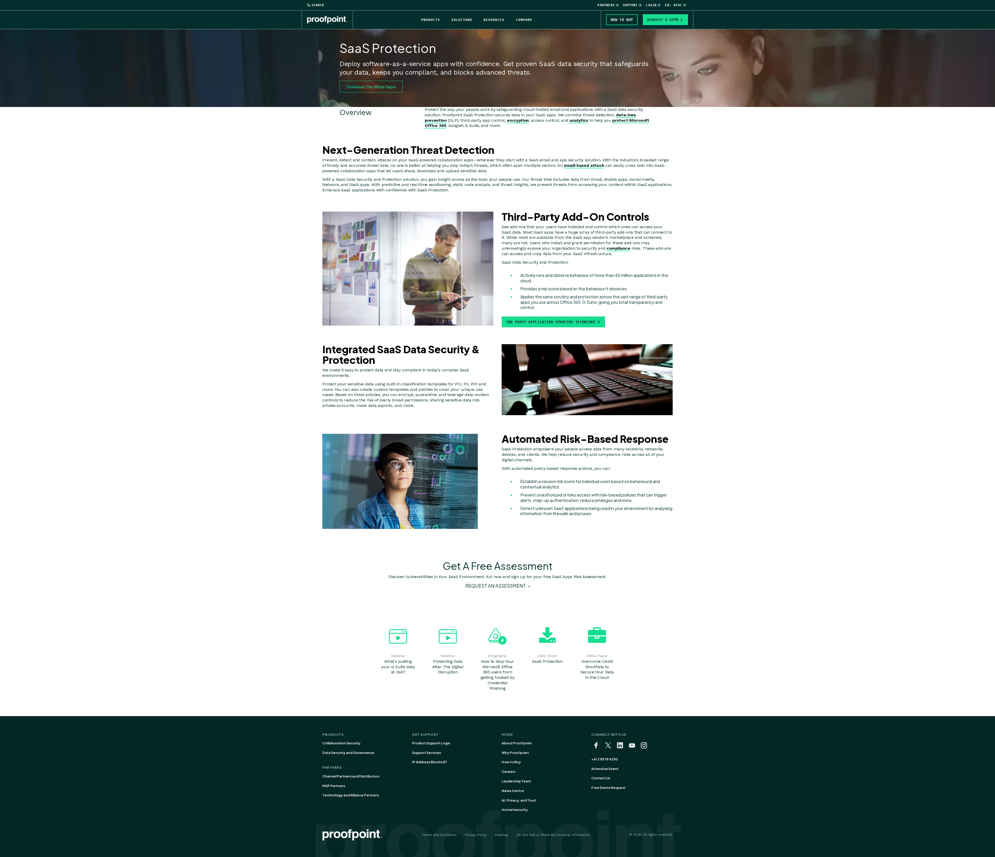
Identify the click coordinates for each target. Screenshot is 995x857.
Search (317, 5)
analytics (579, 120)
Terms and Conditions (439, 835)
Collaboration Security (341, 743)
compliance (618, 248)
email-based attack (584, 165)
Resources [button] (494, 20)
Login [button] (651, 5)
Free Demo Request (608, 788)
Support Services (426, 753)
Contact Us (600, 778)
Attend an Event (605, 769)
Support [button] (630, 5)
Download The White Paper (371, 86)
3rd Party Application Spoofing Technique (551, 322)
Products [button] (430, 20)
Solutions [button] (461, 20)
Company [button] (524, 20)
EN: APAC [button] (673, 5)
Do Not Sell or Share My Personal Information (553, 835)
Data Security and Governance (348, 753)
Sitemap (501, 835)
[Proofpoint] (330, 19)
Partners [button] (606, 5)
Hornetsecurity (515, 810)
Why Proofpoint (515, 753)
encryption (518, 120)
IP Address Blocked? (429, 762)
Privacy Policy (475, 835)
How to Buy (511, 762)
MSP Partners (333, 786)
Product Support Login (431, 743)
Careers (508, 771)
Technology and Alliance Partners (350, 795)
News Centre (513, 791)
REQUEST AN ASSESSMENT (496, 586)
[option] (398, 650)
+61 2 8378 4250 (604, 759)
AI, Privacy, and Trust (519, 800)
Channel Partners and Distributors (350, 776)
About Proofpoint (517, 743)
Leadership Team (516, 781)
